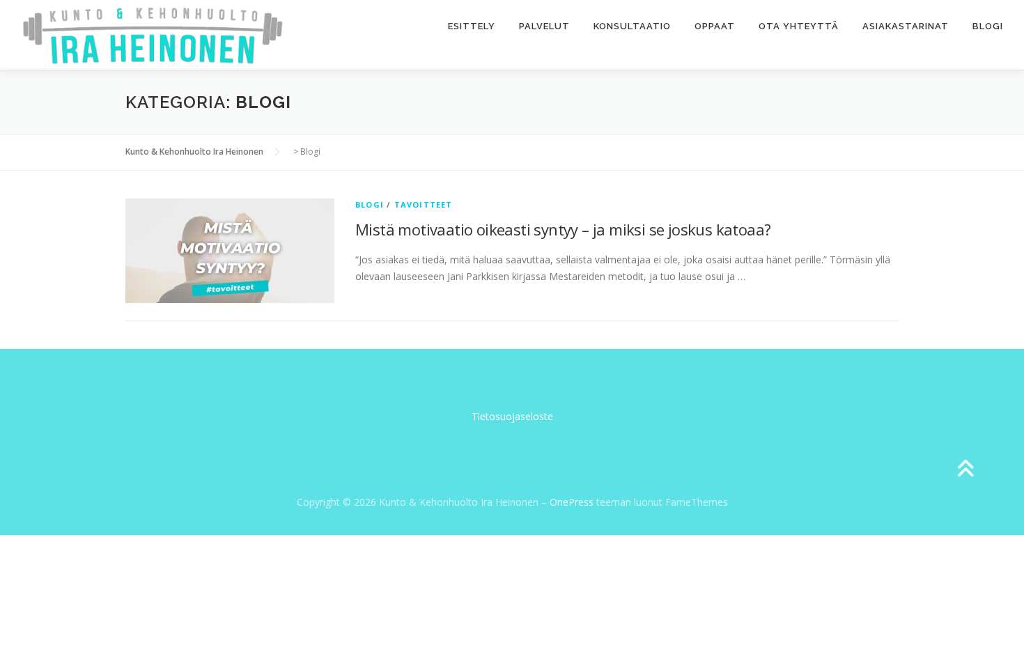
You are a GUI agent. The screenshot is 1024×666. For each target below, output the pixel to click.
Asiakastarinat (905, 26)
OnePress (572, 502)
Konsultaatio (632, 26)
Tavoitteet (423, 204)
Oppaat (715, 26)
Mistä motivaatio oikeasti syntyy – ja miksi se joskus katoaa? (562, 229)
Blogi (987, 26)
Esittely (471, 26)
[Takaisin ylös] (965, 470)
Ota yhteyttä (799, 26)
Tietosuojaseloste (512, 416)
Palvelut (544, 26)
